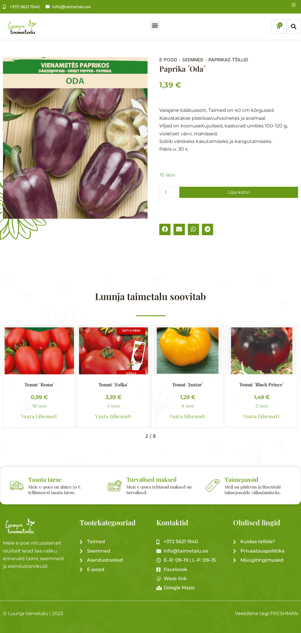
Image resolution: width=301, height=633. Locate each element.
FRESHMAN (284, 613)
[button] (155, 25)
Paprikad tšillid (228, 60)
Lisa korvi (239, 192)
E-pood (168, 60)
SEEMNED (192, 60)
